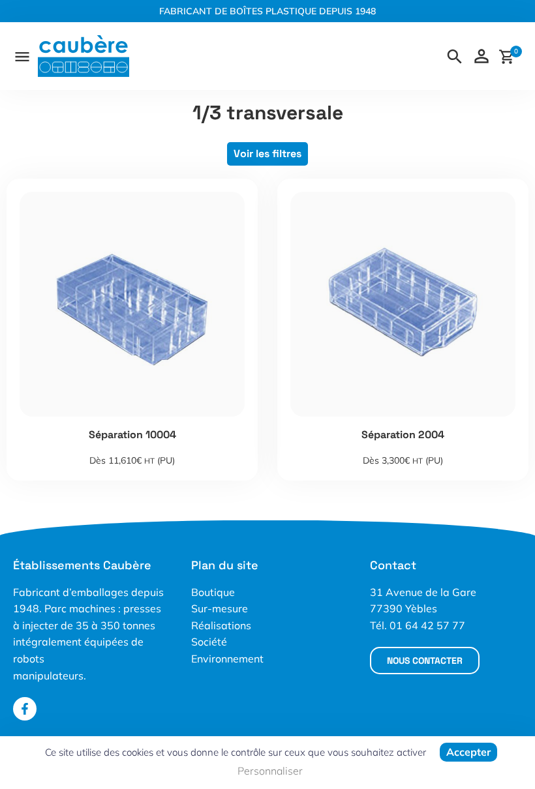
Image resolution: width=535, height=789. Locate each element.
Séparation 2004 (402, 434)
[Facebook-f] (25, 709)
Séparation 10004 (132, 434)
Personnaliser (270, 770)
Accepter (468, 751)
